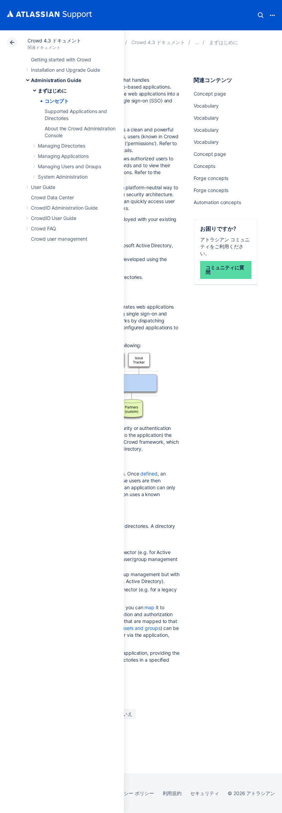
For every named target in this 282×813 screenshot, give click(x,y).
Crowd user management (59, 239)
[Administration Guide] (197, 42)
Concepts (204, 166)
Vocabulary (206, 106)
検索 (260, 15)
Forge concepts (211, 178)
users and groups (141, 628)
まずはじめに (52, 90)
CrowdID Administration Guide (64, 208)
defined (149, 473)
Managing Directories (61, 146)
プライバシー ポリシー (129, 793)
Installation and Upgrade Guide (65, 70)
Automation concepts (217, 202)
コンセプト (57, 101)
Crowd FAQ (43, 228)
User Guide (43, 187)
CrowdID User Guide (53, 218)
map (149, 607)
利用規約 (172, 793)
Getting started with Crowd (61, 59)
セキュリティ (204, 793)
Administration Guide (56, 80)
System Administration (63, 177)
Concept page (210, 94)
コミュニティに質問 (225, 269)
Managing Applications (63, 156)
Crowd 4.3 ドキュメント (54, 40)
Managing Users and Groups (69, 166)
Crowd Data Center (52, 197)
